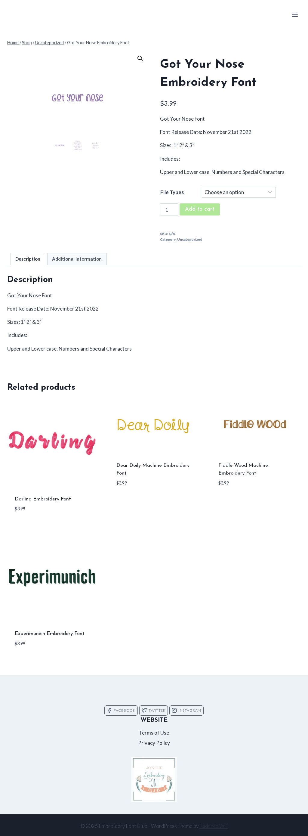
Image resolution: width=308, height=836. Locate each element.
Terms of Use (154, 732)
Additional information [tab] (77, 259)
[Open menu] (294, 14)
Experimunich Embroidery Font (50, 633)
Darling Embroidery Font (43, 499)
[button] (140, 58)
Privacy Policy (154, 743)
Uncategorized (189, 239)
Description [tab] (27, 259)
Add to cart (199, 209)
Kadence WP (213, 826)
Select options (136, 501)
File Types (172, 192)
